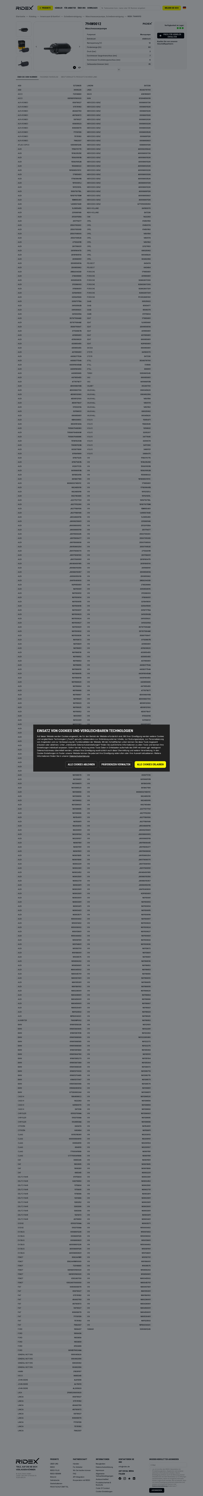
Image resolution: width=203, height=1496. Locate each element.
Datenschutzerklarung (79, 756)
